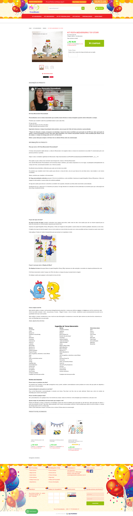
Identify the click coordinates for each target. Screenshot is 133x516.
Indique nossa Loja (34, 479)
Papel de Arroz (72, 20)
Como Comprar (52, 470)
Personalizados (87, 16)
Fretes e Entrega (53, 475)
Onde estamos (33, 477)
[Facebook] (91, 471)
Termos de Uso (52, 472)
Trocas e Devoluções (54, 482)
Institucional (33, 468)
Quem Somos (98, 16)
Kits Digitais (76, 16)
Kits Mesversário (49, 16)
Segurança (51, 477)
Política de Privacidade (54, 479)
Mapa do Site (33, 472)
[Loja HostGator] (71, 513)
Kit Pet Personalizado (63, 16)
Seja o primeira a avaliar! (72, 38)
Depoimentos (61, 20)
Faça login (40, 1)
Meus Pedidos (76, 2)
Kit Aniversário (36, 16)
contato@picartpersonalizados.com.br (76, 475)
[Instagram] (88, 471)
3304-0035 (50, 1)
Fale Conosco (83, 2)
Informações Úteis (54, 468)
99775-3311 (61, 1)
